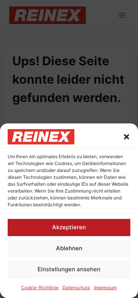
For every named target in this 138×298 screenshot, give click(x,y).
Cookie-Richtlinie (40, 287)
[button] (126, 137)
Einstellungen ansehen (69, 269)
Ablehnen (69, 248)
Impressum (105, 287)
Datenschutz (76, 287)
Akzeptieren (69, 227)
